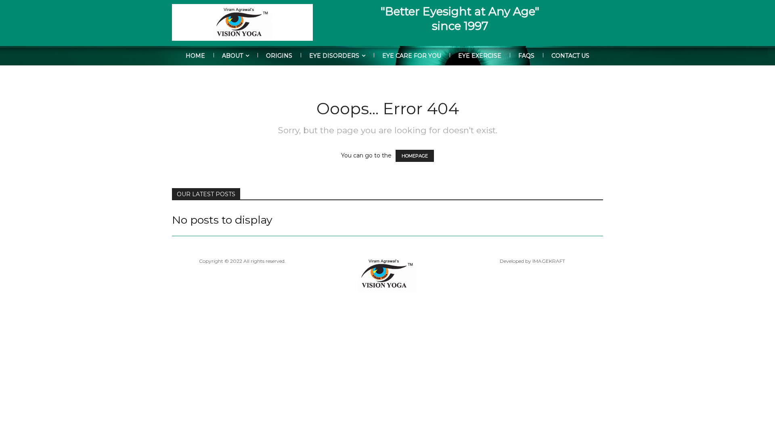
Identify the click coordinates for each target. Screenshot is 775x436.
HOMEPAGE (415, 156)
